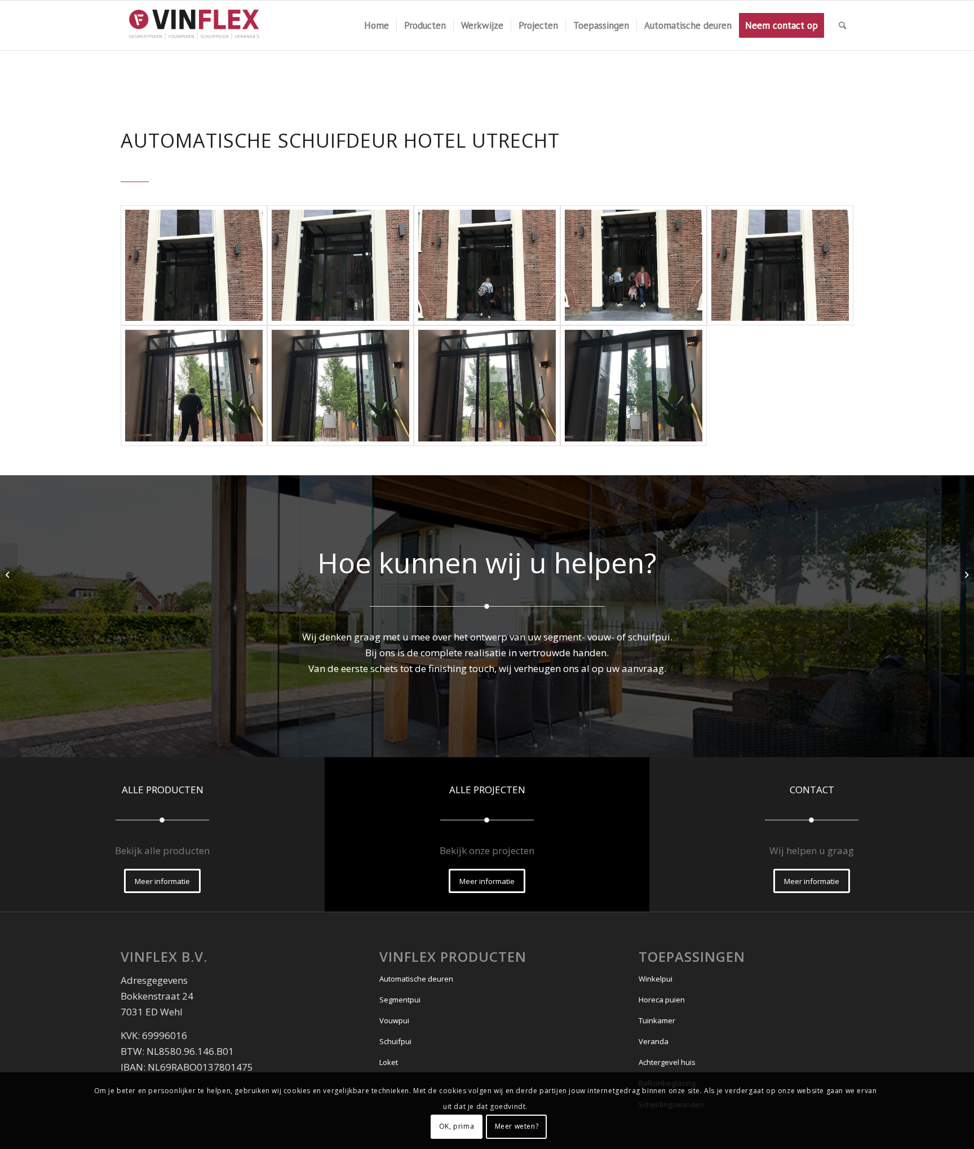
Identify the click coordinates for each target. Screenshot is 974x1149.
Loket (388, 1062)
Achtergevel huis (667, 1062)
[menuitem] (376, 25)
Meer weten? (517, 1126)
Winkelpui (655, 979)
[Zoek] (842, 25)
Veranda (653, 1041)
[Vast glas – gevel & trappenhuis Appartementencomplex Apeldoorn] (965, 574)
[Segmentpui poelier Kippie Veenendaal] (8, 574)
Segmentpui (399, 1000)
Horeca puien (662, 1000)
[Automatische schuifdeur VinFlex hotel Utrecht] (194, 265)
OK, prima (456, 1126)
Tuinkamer (657, 1020)
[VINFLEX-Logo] (195, 25)
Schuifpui (395, 1041)
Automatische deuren (416, 979)
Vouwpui (394, 1020)
